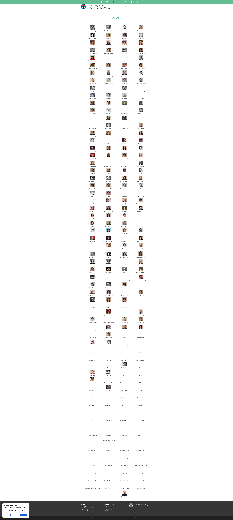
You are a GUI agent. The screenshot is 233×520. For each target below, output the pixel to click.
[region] (15, 510)
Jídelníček (106, 514)
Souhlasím (24, 515)
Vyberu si (7, 515)
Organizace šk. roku (109, 517)
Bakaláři (106, 516)
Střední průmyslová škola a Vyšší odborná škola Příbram (142, 513)
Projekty (106, 519)
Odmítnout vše (15, 515)
